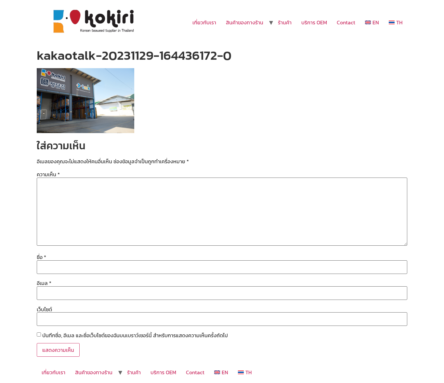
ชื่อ (41, 257)
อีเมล (44, 283)
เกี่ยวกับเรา (204, 22)
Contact (346, 22)
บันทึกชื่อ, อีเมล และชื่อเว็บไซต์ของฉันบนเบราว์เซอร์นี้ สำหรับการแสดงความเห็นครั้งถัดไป (135, 335)
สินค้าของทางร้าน (244, 22)
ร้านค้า (285, 22)
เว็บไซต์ (44, 309)
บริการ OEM (314, 22)
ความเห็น (48, 174)
